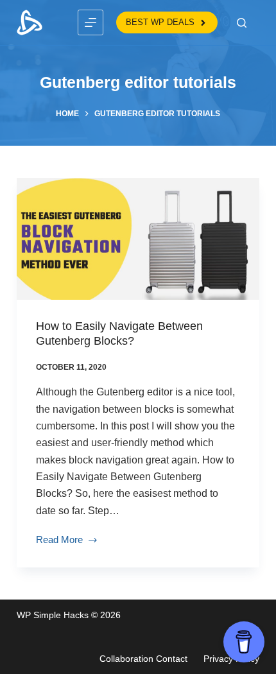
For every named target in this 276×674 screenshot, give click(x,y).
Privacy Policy (231, 658)
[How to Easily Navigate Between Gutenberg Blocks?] (138, 238)
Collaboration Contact (143, 658)
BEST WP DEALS (160, 22)
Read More (59, 541)
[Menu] (90, 22)
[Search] (241, 23)
